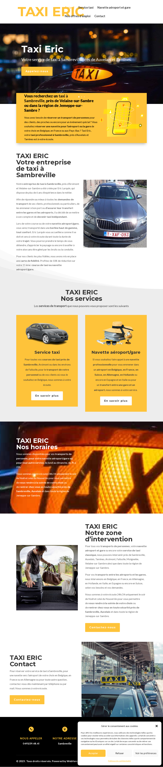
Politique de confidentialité (119, 761)
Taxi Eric (42, 49)
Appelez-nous (36, 71)
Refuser (119, 753)
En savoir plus (47, 395)
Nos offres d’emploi (77, 16)
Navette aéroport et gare (114, 7)
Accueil (69, 7)
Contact (99, 16)
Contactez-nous (102, 627)
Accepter (93, 753)
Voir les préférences (145, 753)
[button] (156, 726)
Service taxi (85, 7)
